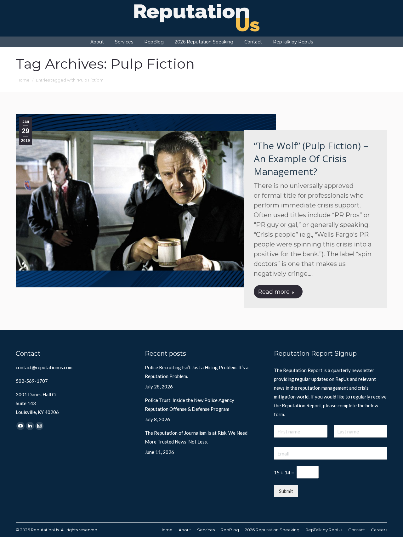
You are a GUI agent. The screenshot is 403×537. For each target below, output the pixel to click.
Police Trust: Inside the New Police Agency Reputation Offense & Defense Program (189, 404)
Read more (274, 291)
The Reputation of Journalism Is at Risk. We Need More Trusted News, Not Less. (196, 437)
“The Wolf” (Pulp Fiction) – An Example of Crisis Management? (311, 158)
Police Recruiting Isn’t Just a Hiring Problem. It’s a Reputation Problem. (196, 372)
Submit (286, 491)
